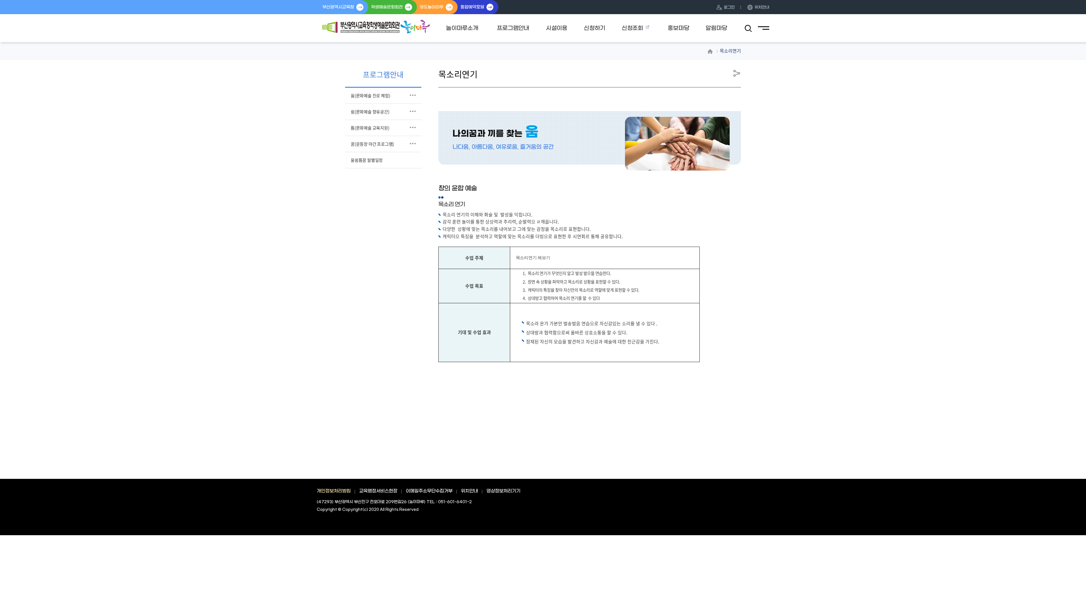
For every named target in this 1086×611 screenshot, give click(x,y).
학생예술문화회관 (387, 7)
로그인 (729, 7)
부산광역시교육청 (338, 7)
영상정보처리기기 (503, 491)
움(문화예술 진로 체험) (370, 95)
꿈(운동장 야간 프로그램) (372, 144)
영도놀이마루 (431, 7)
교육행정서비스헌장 (378, 491)
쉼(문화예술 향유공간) (370, 112)
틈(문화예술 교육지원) (370, 128)
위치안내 (762, 7)
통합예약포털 (472, 7)
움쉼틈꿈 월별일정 (367, 160)
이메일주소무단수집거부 (429, 491)
